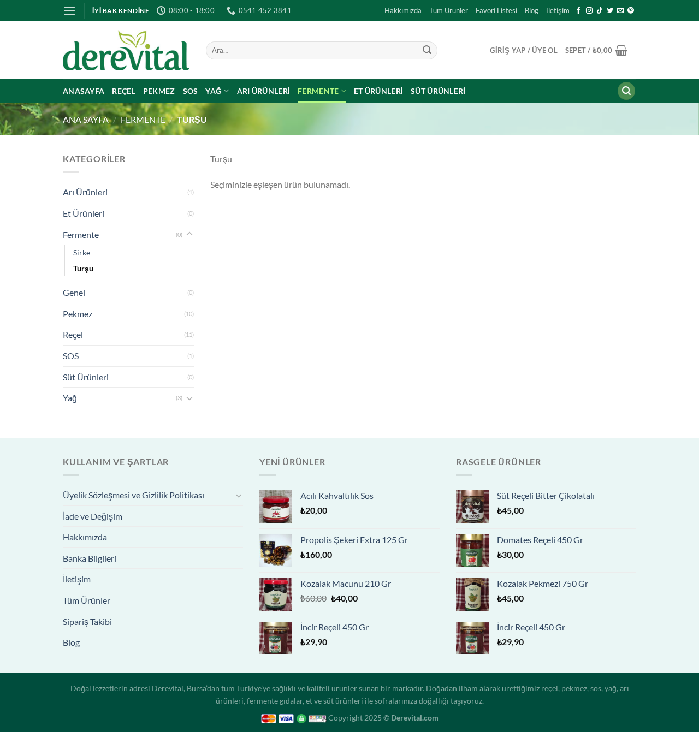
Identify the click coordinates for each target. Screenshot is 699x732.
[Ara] (626, 91)
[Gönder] (427, 50)
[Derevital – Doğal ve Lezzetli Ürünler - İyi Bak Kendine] (126, 50)
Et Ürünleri (378, 91)
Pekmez (159, 91)
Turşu (83, 268)
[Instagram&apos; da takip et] (589, 11)
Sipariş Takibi (87, 621)
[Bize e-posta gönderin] (620, 11)
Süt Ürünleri (438, 91)
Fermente (318, 91)
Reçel (123, 91)
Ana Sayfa (86, 119)
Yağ (213, 91)
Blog (531, 10)
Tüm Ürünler (448, 10)
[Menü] (69, 10)
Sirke (81, 252)
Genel (74, 292)
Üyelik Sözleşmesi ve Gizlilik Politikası (133, 495)
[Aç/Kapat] (189, 234)
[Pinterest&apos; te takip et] (630, 11)
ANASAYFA (83, 91)
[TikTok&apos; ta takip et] (599, 11)
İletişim (558, 10)
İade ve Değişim (92, 516)
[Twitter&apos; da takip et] (610, 11)
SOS (190, 91)
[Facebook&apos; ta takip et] (578, 11)
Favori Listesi (496, 10)
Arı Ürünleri (263, 91)
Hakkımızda (403, 10)
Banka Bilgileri (89, 558)
